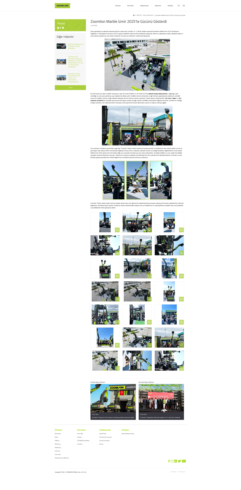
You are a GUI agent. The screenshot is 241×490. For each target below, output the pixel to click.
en (184, 6)
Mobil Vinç (58, 444)
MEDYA (139, 15)
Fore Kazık (58, 454)
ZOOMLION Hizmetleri (83, 441)
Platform (57, 441)
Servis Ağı (80, 434)
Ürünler (118, 5)
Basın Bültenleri (148, 15)
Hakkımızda (144, 5)
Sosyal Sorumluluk (104, 441)
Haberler (158, 5)
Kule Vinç (57, 451)
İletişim (170, 5)
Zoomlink (79, 444)
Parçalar (79, 437)
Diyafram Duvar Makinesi (62, 458)
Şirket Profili (102, 434)
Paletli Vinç (58, 447)
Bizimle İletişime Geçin (128, 434)
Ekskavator (58, 434)
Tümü (70, 87)
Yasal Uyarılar (182, 471)
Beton (56, 437)
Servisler (130, 5)
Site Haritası (173, 471)
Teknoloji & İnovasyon (105, 437)
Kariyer (101, 444)
